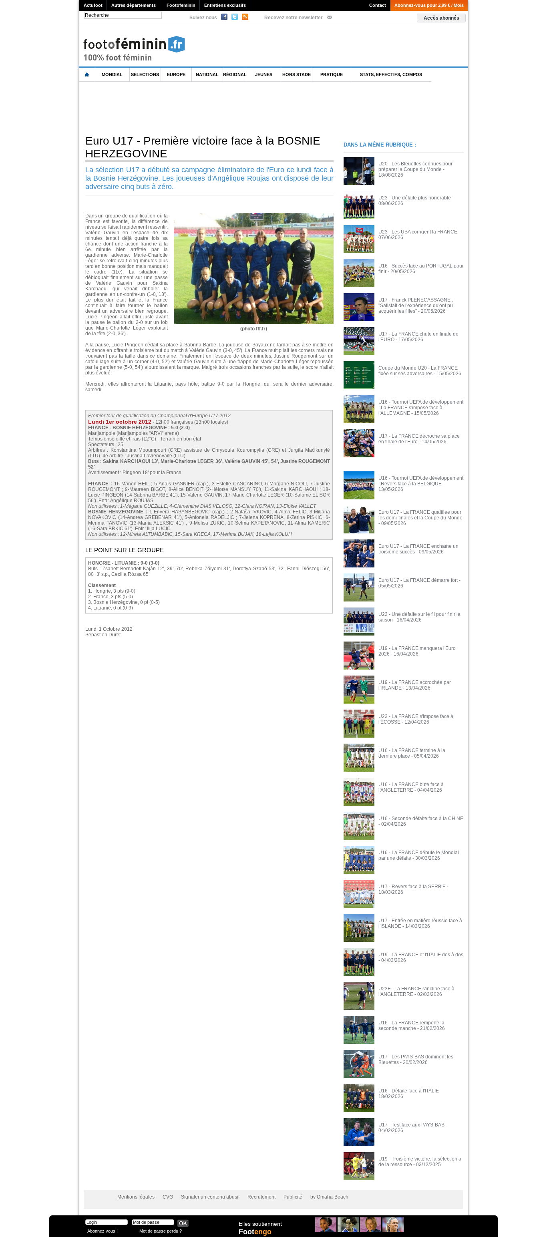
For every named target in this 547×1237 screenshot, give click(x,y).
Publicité (293, 1197)
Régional (234, 74)
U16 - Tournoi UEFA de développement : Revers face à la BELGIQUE (420, 481)
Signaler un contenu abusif (210, 1197)
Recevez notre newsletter (293, 17)
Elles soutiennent (260, 1224)
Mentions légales (136, 1197)
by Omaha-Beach (329, 1197)
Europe (176, 74)
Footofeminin (181, 5)
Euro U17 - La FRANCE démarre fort (418, 580)
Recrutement (261, 1197)
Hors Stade (296, 74)
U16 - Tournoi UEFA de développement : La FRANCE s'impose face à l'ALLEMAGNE (420, 407)
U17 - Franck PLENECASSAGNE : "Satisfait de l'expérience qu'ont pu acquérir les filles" (415, 305)
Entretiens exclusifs (225, 5)
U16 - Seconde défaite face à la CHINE (420, 818)
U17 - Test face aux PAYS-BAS (411, 1125)
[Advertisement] (225, 108)
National (207, 74)
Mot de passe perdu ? (160, 1231)
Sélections (145, 74)
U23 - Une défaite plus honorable (414, 198)
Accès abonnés (441, 18)
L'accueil (87, 75)
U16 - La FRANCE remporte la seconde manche (411, 1025)
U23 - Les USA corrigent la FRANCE (417, 232)
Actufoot (93, 5)
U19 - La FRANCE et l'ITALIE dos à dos (420, 954)
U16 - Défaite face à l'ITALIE (408, 1091)
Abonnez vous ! (102, 1231)
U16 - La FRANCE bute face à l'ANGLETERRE (411, 787)
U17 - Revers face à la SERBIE (412, 886)
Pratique (331, 74)
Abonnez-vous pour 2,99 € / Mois (429, 5)
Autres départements (133, 5)
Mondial (112, 74)
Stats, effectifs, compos (391, 74)
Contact (377, 5)
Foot (255, 1232)
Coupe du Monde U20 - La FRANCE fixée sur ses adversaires (418, 370)
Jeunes (263, 74)
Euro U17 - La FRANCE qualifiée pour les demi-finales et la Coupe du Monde (420, 515)
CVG (168, 1197)
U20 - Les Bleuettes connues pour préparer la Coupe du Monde (415, 166)
